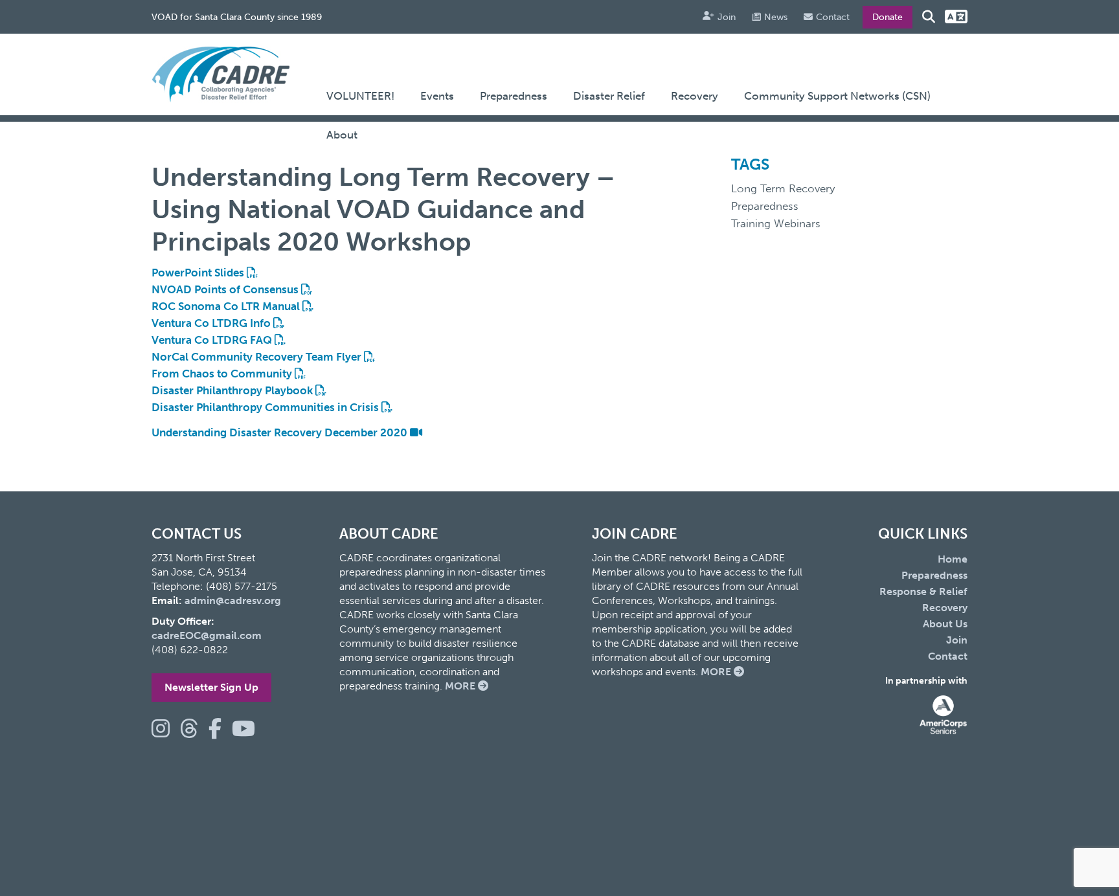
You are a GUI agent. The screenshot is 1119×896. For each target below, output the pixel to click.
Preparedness (513, 95)
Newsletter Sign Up (211, 687)
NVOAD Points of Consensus (226, 289)
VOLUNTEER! (360, 95)
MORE (461, 686)
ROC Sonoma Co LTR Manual (227, 306)
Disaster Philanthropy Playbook (233, 390)
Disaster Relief (609, 95)
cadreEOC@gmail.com (207, 635)
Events (437, 95)
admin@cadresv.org (233, 600)
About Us (945, 624)
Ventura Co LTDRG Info (212, 323)
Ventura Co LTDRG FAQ (213, 339)
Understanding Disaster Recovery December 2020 (281, 432)
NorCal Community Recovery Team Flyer (258, 356)
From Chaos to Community (223, 373)
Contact (833, 17)
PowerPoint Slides (199, 272)
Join (727, 17)
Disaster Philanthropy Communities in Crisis (266, 407)
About (341, 134)
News (775, 17)
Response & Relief (923, 591)
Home (952, 559)
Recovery (694, 95)
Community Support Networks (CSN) (837, 95)
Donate (887, 17)
